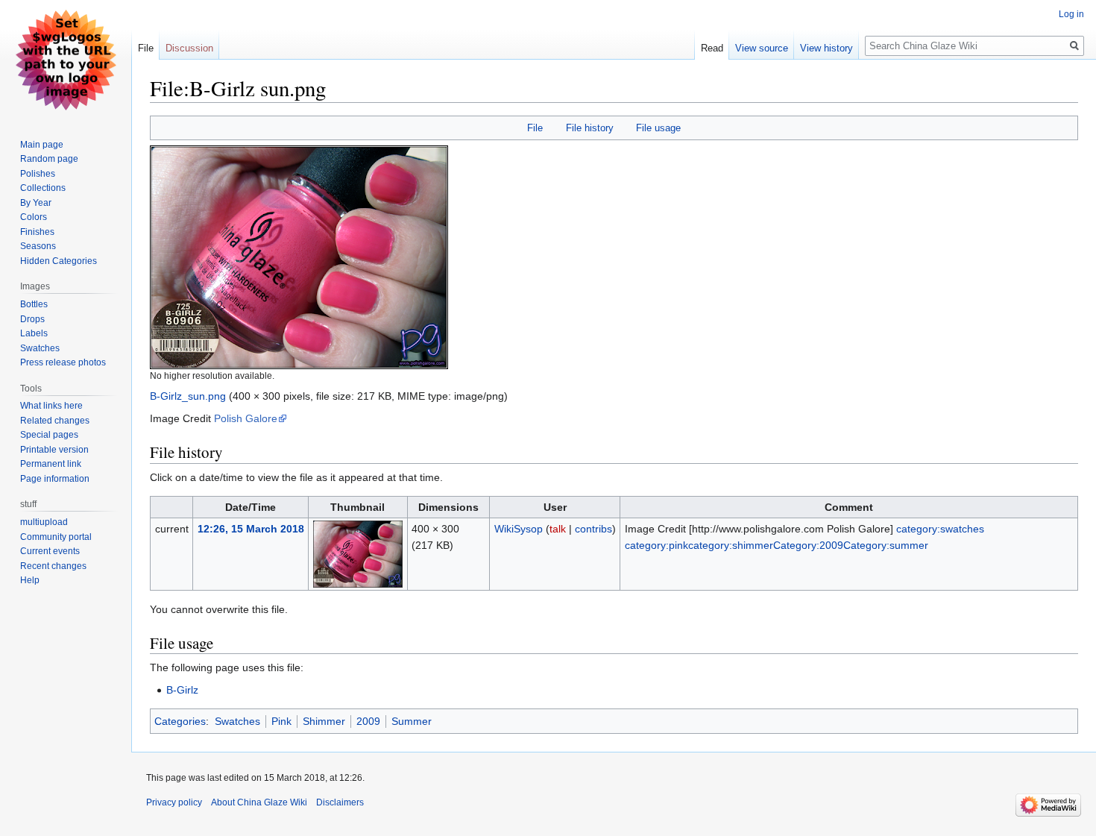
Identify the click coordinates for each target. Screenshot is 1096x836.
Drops (32, 319)
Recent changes (53, 566)
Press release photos (63, 362)
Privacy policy (174, 802)
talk (557, 529)
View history (826, 48)
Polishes (37, 174)
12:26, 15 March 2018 (251, 529)
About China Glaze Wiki (259, 802)
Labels (34, 333)
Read (712, 48)
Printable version (54, 449)
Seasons (38, 246)
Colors (33, 217)
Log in (1071, 14)
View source (761, 48)
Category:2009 (808, 545)
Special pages (49, 435)
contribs (593, 529)
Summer (411, 721)
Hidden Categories (58, 261)
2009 (368, 721)
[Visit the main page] (65, 59)
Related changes (54, 420)
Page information (54, 479)
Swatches (237, 721)
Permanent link (50, 464)
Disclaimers (340, 802)
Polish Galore (245, 418)
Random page (49, 159)
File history (590, 127)
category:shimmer (730, 545)
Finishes (37, 232)
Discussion (189, 48)
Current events (50, 551)
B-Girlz (182, 690)
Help (30, 580)
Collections (43, 188)
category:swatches (940, 529)
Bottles (34, 304)
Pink (281, 721)
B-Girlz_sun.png (188, 396)
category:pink (656, 545)
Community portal (56, 537)
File (535, 127)
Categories (180, 721)
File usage (658, 127)
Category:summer (885, 545)
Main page (41, 144)
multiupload (44, 522)
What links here (51, 405)
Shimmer (324, 721)
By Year (35, 203)
